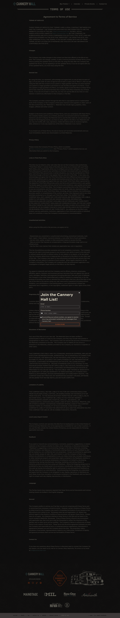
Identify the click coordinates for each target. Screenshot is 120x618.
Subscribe (60, 324)
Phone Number (46, 310)
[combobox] (42, 313)
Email (42, 304)
